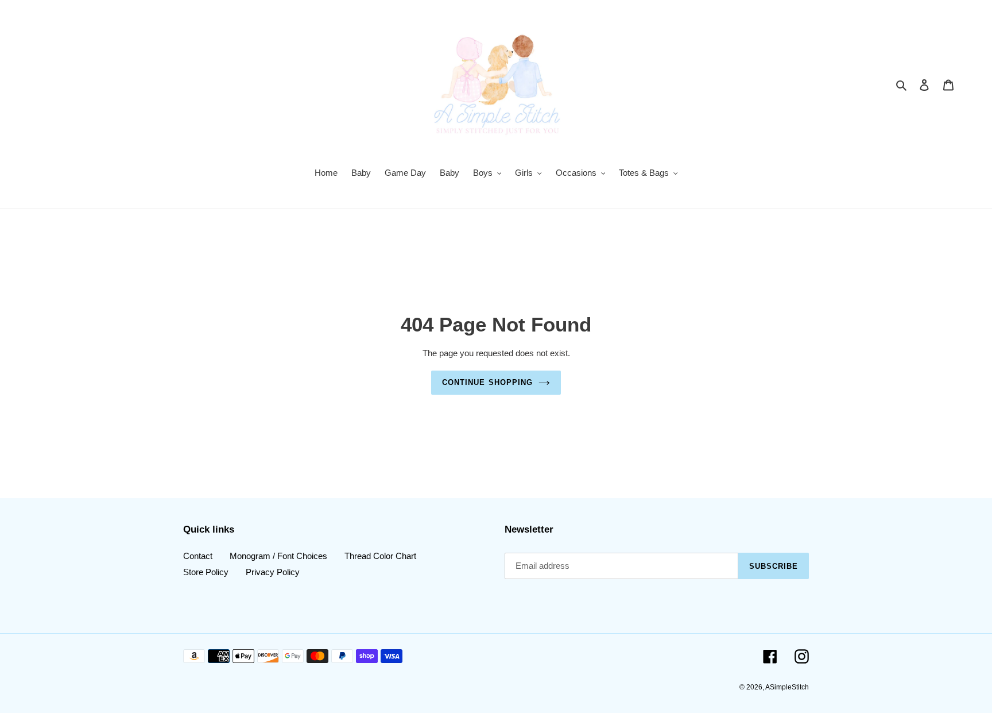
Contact (197, 556)
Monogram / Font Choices (278, 556)
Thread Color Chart (380, 556)
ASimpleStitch (787, 687)
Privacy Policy (273, 571)
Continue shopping (487, 382)
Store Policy (205, 571)
